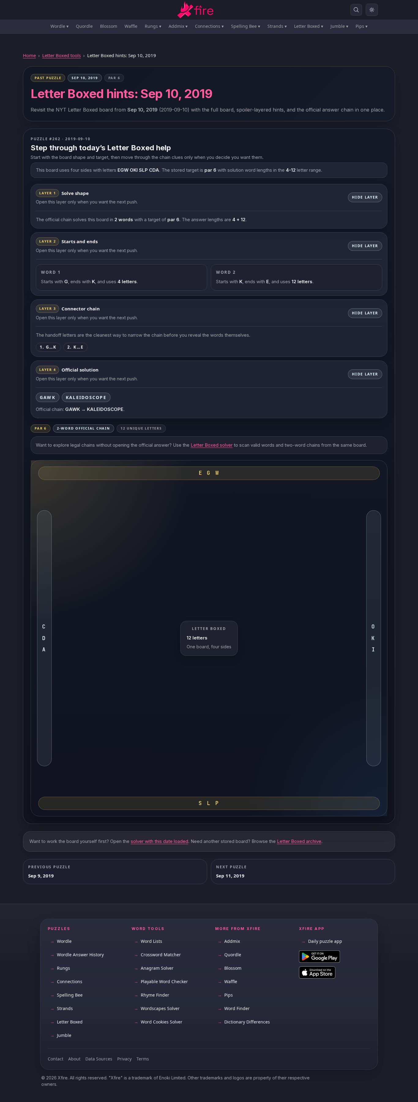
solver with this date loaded (159, 841)
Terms (142, 1059)
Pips (362, 26)
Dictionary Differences (244, 1022)
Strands (277, 26)
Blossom (108, 26)
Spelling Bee (245, 26)
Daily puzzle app (321, 941)
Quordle (84, 26)
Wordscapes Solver (157, 1008)
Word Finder (234, 1008)
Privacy (124, 1059)
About (74, 1059)
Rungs (153, 26)
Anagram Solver (154, 968)
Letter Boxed (308, 26)
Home (29, 55)
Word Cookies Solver (158, 1022)
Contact (55, 1059)
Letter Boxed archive (299, 841)
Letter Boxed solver (212, 445)
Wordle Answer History (77, 954)
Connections (209, 26)
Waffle (131, 26)
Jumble (339, 26)
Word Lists (148, 941)
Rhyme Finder (151, 995)
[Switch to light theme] (372, 10)
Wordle (59, 26)
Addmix (178, 26)
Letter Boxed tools (61, 55)
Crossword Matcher (157, 954)
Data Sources (98, 1059)
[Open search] (356, 10)
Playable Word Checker (161, 981)
